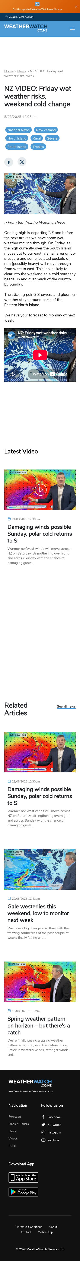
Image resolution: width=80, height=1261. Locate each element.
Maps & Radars (19, 1124)
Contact (26, 1232)
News (21, 71)
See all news (66, 707)
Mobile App (45, 1232)
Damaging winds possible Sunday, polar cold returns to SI (39, 534)
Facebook (54, 1117)
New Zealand (46, 130)
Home (8, 71)
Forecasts (15, 1117)
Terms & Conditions (29, 1227)
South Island (16, 146)
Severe (52, 138)
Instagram (54, 1132)
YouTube (53, 1140)
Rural (37, 138)
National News (18, 130)
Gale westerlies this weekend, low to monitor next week (38, 913)
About (53, 1227)
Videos (13, 1138)
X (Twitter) (54, 1125)
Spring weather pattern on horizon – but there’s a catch (38, 1025)
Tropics (38, 146)
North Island (16, 138)
